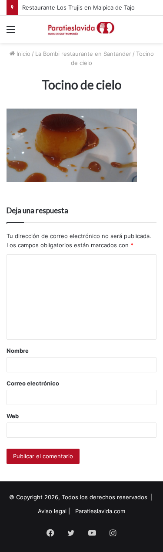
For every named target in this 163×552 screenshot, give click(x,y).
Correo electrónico (33, 383)
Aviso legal (52, 511)
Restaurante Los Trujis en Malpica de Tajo (78, 7)
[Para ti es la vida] (81, 29)
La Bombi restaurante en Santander (83, 53)
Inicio (22, 53)
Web (13, 415)
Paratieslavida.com (100, 511)
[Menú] (11, 32)
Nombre (18, 350)
